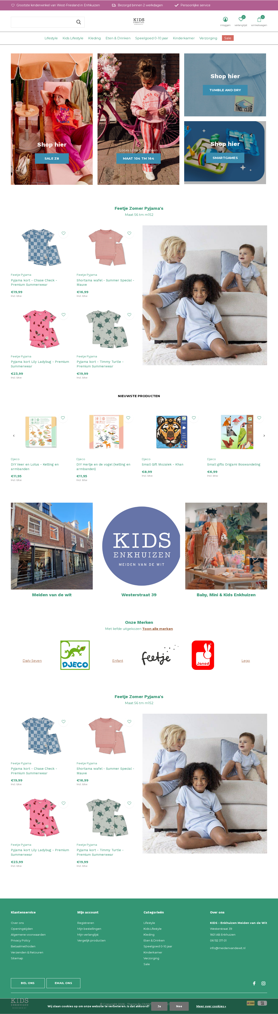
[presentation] (14, 436)
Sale (227, 38)
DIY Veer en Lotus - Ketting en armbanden (35, 466)
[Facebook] (254, 983)
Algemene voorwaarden (28, 934)
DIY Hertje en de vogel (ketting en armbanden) (103, 466)
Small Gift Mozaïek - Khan (162, 464)
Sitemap (17, 958)
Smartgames (225, 158)
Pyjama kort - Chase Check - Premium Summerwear (34, 282)
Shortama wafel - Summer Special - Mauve (105, 282)
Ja (159, 1006)
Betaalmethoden (23, 946)
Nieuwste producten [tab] (139, 396)
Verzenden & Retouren (27, 952)
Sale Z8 (52, 158)
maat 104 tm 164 (138, 158)
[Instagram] (263, 983)
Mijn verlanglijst (88, 934)
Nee (179, 1006)
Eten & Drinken (118, 38)
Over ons (17, 923)
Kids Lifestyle (73, 38)
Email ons (63, 983)
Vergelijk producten (91, 940)
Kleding (94, 38)
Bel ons (28, 983)
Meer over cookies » (211, 1006)
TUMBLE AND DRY (225, 90)
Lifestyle (51, 38)
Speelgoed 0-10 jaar (151, 38)
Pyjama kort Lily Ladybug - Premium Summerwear (40, 364)
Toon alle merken (157, 629)
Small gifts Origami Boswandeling (233, 464)
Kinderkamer (184, 38)
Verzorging (208, 38)
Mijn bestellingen (89, 928)
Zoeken (79, 22)
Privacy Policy (20, 940)
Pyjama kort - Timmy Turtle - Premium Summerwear (100, 364)
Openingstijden (22, 928)
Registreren (85, 923)
